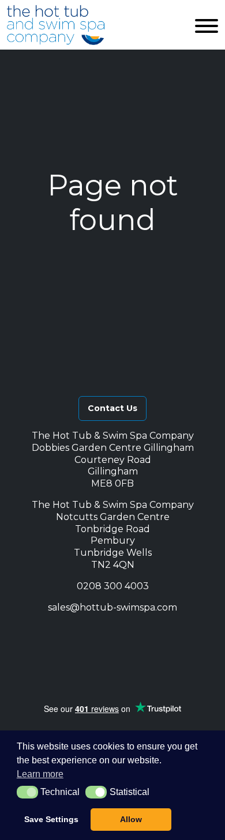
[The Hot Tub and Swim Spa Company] (56, 25)
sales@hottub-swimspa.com (112, 607)
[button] (63, 633)
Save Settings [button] (51, 819)
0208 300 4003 (113, 586)
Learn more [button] (40, 774)
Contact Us (112, 408)
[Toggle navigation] (206, 24)
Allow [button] (131, 819)
